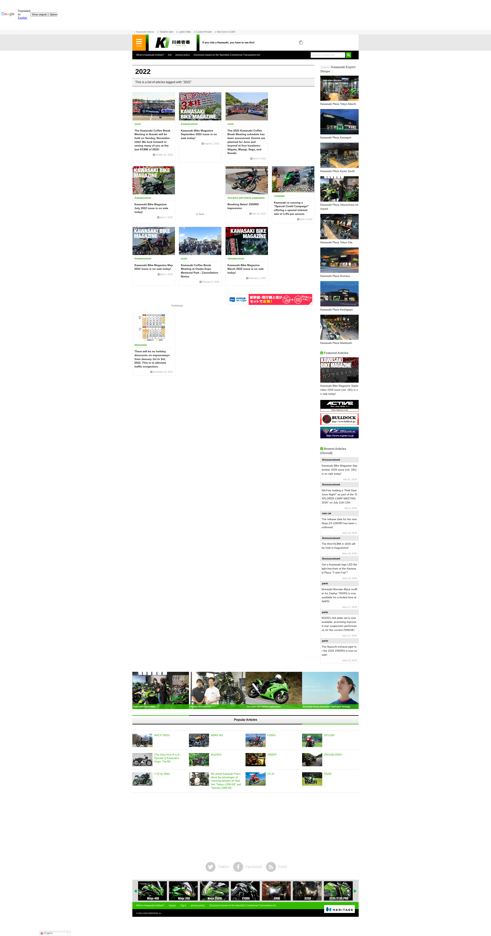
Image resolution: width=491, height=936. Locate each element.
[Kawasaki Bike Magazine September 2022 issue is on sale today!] (200, 106)
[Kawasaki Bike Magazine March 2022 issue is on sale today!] (247, 241)
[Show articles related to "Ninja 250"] (183, 890)
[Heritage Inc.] (339, 909)
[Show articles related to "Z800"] (276, 890)
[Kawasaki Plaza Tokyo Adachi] (339, 88)
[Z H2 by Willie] (142, 779)
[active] (339, 410)
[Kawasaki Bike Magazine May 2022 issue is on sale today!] (154, 241)
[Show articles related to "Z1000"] (245, 890)
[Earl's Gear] (339, 437)
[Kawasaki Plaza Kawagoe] (339, 121)
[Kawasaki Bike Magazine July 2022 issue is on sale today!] (154, 180)
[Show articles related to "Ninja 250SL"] (214, 890)
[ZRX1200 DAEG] (312, 759)
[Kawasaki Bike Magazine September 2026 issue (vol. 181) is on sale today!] (339, 370)
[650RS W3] (199, 740)
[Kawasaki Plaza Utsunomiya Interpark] (339, 189)
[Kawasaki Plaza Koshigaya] (339, 293)
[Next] (355, 891)
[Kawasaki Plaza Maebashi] (339, 327)
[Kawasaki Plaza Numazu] (339, 260)
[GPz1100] (312, 740)
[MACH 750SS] (142, 740)
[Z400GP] (256, 759)
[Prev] (135, 891)
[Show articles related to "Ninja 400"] (152, 890)
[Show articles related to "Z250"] (307, 890)
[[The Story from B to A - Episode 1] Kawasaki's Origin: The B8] (142, 759)
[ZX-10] (256, 779)
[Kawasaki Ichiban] (173, 43)
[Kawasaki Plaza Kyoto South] (339, 155)
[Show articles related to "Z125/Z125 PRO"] (338, 890)
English (48, 933)
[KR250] (312, 779)
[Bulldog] (339, 423)
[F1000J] (256, 740)
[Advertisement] (245, 827)
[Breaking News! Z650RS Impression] (247, 180)
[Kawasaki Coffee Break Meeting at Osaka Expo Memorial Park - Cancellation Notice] (200, 241)
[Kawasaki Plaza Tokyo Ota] (339, 226)
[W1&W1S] (199, 759)
